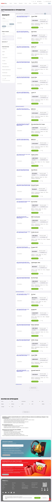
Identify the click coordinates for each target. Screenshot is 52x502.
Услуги (25, 3)
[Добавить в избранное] (40, 27)
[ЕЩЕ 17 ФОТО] (24, 143)
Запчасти (3, 487)
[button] (8, 49)
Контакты (40, 3)
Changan (5, 406)
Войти (49, 3)
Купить (11, 3)
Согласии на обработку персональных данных (13, 472)
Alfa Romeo (26, 401)
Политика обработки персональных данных (25, 488)
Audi (36, 401)
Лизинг (13, 487)
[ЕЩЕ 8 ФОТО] (24, 128)
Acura (5, 401)
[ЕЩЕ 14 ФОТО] (24, 65)
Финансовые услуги (34, 484)
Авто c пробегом (4, 484)
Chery (15, 406)
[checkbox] (8, 80)
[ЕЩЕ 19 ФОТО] (24, 112)
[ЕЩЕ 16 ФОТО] (24, 96)
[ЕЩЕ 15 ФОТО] (24, 81)
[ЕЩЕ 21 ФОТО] (24, 20)
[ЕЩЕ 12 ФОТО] (24, 50)
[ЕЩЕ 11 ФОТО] (24, 35)
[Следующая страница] (38, 390)
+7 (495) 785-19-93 (48, 1)
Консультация (35, 27)
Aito (15, 401)
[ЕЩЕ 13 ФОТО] (24, 313)
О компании (35, 3)
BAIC (46, 401)
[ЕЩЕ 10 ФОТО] (24, 251)
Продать (15, 3)
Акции (30, 3)
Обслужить (21, 3)
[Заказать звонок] (49, 499)
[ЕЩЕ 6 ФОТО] (24, 328)
